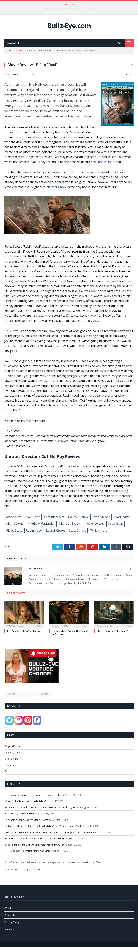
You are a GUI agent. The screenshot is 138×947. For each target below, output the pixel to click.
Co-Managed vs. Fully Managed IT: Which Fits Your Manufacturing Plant (43, 826)
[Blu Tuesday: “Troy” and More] (24, 614)
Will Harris (13, 74)
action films (14, 517)
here (39, 869)
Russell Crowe (57, 187)
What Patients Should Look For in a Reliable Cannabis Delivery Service (43, 807)
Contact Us (10, 915)
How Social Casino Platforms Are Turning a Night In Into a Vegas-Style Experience (48, 832)
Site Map (9, 929)
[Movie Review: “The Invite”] (114, 614)
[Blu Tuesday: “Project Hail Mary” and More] (69, 614)
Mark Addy (121, 517)
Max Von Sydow (69, 524)
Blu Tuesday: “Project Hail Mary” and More (27, 850)
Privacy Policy (11, 922)
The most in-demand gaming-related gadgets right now (34, 795)
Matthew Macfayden (41, 524)
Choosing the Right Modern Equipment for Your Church (34, 844)
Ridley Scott (14, 530)
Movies (130, 74)
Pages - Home (12, 746)
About (7, 907)
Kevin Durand (101, 517)
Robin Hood (106, 162)
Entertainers (11, 758)
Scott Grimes (77, 530)
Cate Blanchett (80, 321)
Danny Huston (78, 517)
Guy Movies (11, 765)
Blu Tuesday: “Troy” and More (24, 631)
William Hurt (98, 530)
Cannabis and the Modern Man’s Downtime (28, 819)
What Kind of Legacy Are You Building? (68, 8)
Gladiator (12, 366)
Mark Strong (15, 524)
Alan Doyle (33, 517)
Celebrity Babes (13, 752)
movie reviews (94, 524)
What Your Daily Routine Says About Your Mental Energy (35, 838)
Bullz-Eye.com (69, 25)
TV (6, 771)
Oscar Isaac (115, 524)
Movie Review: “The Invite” (112, 631)
